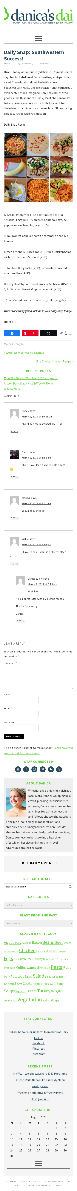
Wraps (55, 1000)
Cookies (52, 951)
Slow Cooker (24, 983)
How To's (48, 959)
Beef (58, 942)
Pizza (67, 967)
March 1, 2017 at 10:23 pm (37, 416)
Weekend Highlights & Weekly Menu (40, 1092)
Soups (9, 990)
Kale (66, 959)
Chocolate (41, 951)
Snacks (53, 984)
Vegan (57, 991)
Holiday (37, 959)
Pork (7, 976)
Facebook (39, 1043)
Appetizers (12, 942)
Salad (28, 976)
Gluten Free (25, 959)
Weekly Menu (12, 388)
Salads (40, 976)
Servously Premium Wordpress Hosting (38, 1185)
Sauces (51, 976)
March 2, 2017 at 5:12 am (36, 457)
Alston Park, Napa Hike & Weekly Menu (28, 383)
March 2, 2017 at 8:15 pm (42, 584)
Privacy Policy (37, 1181)
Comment (10, 663)
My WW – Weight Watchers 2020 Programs (31, 378)
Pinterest (38, 1048)
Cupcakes (62, 951)
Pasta (57, 967)
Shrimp (9, 984)
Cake (6, 951)
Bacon (37, 942)
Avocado (26, 943)
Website (9, 722)
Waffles (46, 1000)
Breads (67, 943)
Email (8, 708)
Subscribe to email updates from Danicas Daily (38, 1032)
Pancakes (44, 968)
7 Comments (43, 64)
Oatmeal (33, 968)
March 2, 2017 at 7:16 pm (36, 544)
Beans (48, 942)
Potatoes (17, 976)
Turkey (43, 991)
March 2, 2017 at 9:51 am (36, 503)
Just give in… (40, 1099)
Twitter (38, 1038)
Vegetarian (29, 999)
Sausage (60, 976)
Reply (14, 431)
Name (8, 694)
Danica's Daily (38, 15)
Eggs (8, 958)
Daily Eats (20, 344)
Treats (31, 991)
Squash (20, 991)
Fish (15, 959)
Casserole (14, 951)
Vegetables (10, 1000)
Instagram (38, 1054)
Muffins (21, 967)
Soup (60, 983)
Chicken (27, 950)
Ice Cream (58, 959)
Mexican (9, 968)
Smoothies (41, 984)
